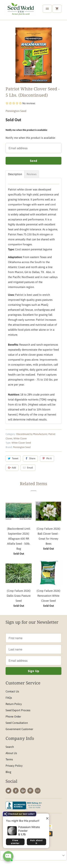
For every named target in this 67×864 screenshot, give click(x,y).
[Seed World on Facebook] (16, 791)
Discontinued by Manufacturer (31, 434)
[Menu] (47, 9)
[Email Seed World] (38, 791)
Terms (9, 759)
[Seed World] (20, 11)
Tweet (15, 458)
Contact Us (12, 691)
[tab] (15, 174)
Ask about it (36, 842)
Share (32, 458)
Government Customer (19, 729)
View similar (15, 842)
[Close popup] (46, 817)
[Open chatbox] (8, 856)
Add (14, 467)
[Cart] (56, 9)
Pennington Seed (16, 111)
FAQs (9, 697)
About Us (11, 753)
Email (30, 467)
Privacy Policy (14, 765)
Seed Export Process (18, 710)
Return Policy (14, 703)
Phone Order (13, 716)
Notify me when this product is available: (26, 130)
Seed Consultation (17, 722)
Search (10, 746)
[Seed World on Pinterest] (30, 791)
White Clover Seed (21, 442)
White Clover (20, 438)
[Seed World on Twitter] (8, 791)
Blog (8, 771)
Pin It (49, 458)
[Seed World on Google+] (23, 791)
